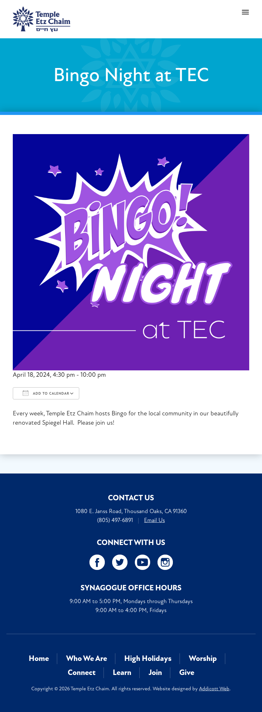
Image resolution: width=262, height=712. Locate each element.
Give (186, 672)
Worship (203, 658)
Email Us (154, 520)
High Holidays (148, 658)
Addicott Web (214, 688)
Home (39, 658)
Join (155, 672)
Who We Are (86, 658)
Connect (82, 672)
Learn (122, 672)
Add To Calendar (50, 393)
